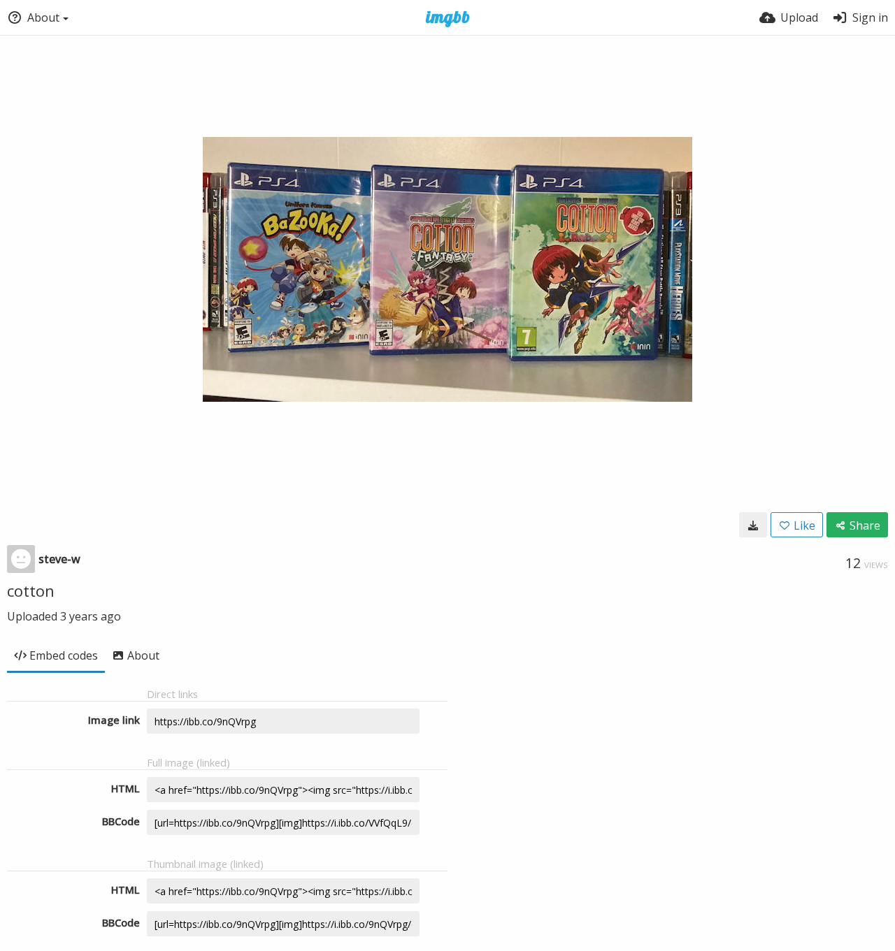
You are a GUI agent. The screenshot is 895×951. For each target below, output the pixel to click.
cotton (31, 590)
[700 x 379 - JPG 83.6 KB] (753, 524)
